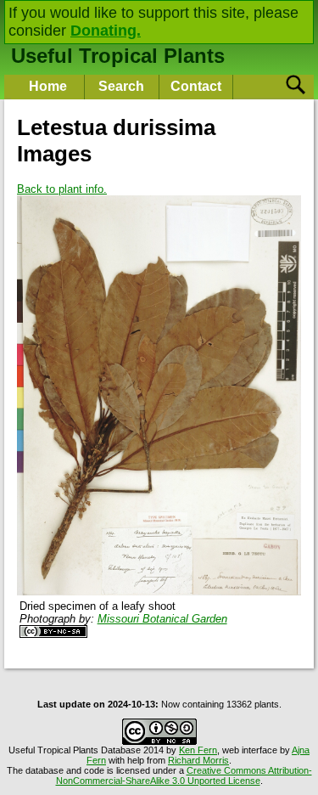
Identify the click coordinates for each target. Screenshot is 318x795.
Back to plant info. (62, 189)
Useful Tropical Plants (118, 55)
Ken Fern (198, 750)
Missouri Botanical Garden (162, 618)
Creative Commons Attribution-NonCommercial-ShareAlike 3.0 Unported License (184, 775)
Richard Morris (198, 760)
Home (48, 86)
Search (121, 86)
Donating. (105, 30)
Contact (195, 86)
